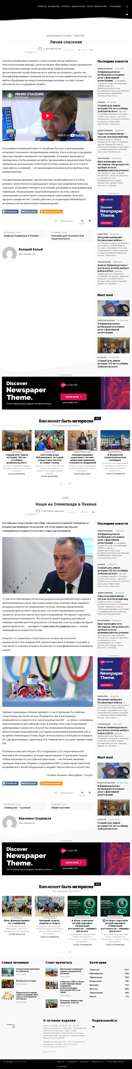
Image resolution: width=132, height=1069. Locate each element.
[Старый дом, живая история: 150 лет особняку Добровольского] (114, 345)
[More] (89, 221)
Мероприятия (104, 158)
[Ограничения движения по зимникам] (8, 972)
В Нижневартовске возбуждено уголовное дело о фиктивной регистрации (111, 76)
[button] (127, 6)
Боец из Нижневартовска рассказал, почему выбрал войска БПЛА (113, 268)
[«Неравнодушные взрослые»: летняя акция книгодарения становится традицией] (82, 440)
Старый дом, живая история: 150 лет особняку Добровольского (113, 108)
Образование (115, 451)
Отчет (52, 1052)
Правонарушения (105, 69)
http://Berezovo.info (27, 254)
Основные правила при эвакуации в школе (71, 1001)
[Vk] (93, 1027)
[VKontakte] (127, 14)
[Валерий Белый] (40, 49)
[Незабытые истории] (8, 984)
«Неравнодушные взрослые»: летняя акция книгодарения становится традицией (82, 458)
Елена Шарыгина (16, 474)
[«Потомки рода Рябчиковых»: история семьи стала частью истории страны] (49, 440)
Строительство (104, 262)
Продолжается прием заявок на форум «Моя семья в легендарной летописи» (27, 995)
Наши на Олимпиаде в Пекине (21, 235)
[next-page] (69, 483)
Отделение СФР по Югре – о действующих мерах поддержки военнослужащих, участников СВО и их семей (72, 987)
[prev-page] (61, 483)
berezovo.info (20, 1062)
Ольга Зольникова (115, 474)
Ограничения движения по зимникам (28, 970)
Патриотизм (103, 234)
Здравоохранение (105, 130)
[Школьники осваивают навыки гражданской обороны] (52, 972)
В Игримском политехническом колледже (115, 457)
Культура (101, 102)
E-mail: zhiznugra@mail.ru (55, 1047)
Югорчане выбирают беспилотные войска (110, 239)
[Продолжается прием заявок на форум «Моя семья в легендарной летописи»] (8, 995)
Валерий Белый (53, 49)
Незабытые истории (26, 981)
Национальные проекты (59, 36)
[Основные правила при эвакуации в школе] (52, 1003)
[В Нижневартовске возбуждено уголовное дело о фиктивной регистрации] (114, 308)
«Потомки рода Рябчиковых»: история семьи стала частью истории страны (49, 458)
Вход (45, 1052)
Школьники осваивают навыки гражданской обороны (71, 971)
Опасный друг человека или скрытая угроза (67, 237)
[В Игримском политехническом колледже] (115, 440)
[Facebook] (82, 221)
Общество (79, 36)
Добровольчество (82, 451)
